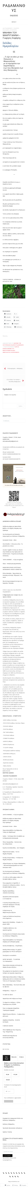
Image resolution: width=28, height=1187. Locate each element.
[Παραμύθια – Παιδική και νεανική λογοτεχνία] (16, 1173)
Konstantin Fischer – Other (10, 826)
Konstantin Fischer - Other (9, 540)
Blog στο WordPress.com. (14, 1181)
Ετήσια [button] (21, 1057)
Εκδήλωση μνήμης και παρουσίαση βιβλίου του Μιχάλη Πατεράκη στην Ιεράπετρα (12, 528)
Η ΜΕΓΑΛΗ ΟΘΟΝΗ (8, 1026)
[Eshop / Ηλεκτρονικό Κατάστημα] (18, 1177)
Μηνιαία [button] (14, 1057)
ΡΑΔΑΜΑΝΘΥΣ (14, 8)
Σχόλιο (20, 406)
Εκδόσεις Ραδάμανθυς (8, 1124)
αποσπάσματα (15, 352)
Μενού (14, 22)
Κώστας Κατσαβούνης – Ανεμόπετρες (12, 945)
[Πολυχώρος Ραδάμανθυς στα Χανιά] (15, 1177)
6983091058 (6, 439)
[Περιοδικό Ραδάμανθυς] (12, 1177)
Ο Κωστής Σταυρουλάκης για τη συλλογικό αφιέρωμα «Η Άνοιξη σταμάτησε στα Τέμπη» (11, 904)
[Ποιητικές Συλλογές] (14, 1173)
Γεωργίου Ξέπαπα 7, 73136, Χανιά (12, 437)
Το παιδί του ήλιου (8, 994)
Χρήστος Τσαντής (7, 1132)
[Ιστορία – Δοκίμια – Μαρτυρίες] (19, 1173)
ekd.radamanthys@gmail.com (10, 441)
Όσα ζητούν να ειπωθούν (9, 955)
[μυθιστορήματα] (6, 1173)
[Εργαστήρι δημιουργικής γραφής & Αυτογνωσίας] (10, 1177)
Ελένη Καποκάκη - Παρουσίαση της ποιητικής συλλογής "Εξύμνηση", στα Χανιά (12, 575)
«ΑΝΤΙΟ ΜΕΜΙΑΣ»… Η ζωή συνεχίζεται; (13, 814)
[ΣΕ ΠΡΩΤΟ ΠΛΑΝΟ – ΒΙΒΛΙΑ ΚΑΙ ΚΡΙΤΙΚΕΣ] (3, 1173)
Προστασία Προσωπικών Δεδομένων (12, 1128)
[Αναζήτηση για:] (14, 421)
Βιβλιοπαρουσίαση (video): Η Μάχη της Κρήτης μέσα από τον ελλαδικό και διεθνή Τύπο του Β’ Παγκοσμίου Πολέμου (14, 979)
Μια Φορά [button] (6, 1058)
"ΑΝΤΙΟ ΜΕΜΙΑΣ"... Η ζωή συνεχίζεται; (13, 559)
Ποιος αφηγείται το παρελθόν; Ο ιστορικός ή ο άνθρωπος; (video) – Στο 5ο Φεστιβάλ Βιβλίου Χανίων (14, 885)
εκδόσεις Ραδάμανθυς (17, 345)
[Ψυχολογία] (21, 1173)
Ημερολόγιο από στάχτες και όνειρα (12, 998)
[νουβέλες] (8, 1173)
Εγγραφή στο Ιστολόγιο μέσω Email (13, 1139)
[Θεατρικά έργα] (24, 1173)
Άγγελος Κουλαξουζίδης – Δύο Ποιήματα (13, 848)
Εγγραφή (8, 1155)
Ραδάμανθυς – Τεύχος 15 (9, 990)
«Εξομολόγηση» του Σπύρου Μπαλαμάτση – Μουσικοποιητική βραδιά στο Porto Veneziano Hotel (14, 865)
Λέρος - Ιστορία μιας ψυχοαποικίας (12, 563)
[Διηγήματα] (11, 1173)
